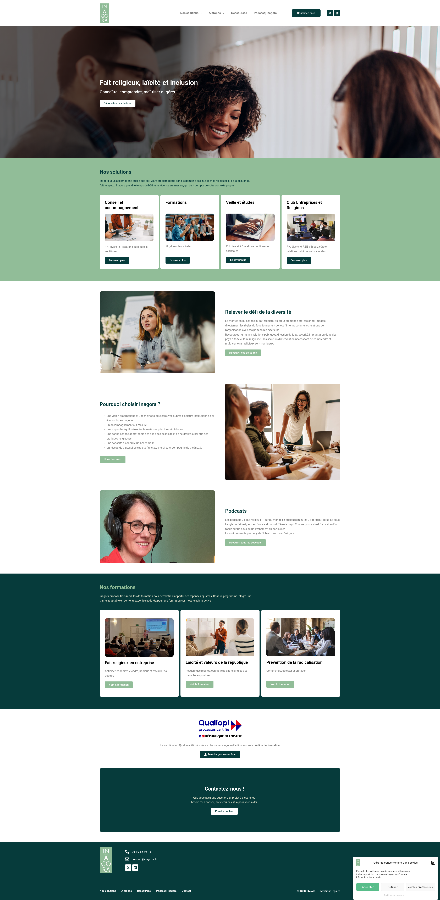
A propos (215, 13)
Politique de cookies (394, 895)
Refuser (393, 886)
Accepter (368, 886)
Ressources (239, 13)
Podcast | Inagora (265, 13)
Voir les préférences (420, 886)
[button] (433, 862)
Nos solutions (189, 13)
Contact (186, 890)
